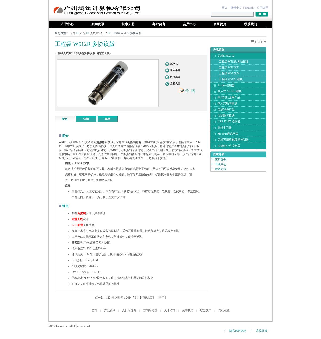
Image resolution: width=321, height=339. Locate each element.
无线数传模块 (226, 115)
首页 (224, 7)
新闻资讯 (97, 24)
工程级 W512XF (229, 67)
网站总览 (224, 310)
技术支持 (128, 24)
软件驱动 (175, 76)
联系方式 (220, 169)
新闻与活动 (150, 310)
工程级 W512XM (229, 73)
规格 (107, 119)
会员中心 (189, 24)
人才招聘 (169, 310)
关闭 (161, 297)
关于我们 (187, 310)
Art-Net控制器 (226, 85)
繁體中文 (236, 7)
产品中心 (67, 24)
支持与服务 (129, 310)
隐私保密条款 (237, 330)
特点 (65, 119)
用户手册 (175, 70)
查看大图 (175, 83)
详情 (86, 119)
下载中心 (220, 164)
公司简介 (220, 24)
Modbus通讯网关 (228, 133)
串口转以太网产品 (229, 97)
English (249, 7)
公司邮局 (262, 7)
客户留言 (158, 24)
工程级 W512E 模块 (231, 79)
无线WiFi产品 (226, 109)
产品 (83, 33)
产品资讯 (109, 310)
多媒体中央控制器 (229, 145)
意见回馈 (261, 330)
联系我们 (250, 24)
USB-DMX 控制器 (229, 121)
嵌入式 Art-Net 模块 (230, 91)
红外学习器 (225, 127)
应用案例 (220, 159)
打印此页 (260, 42)
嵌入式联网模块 (227, 103)
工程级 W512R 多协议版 (234, 61)
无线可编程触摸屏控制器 (233, 139)
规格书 (174, 63)
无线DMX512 (99, 33)
